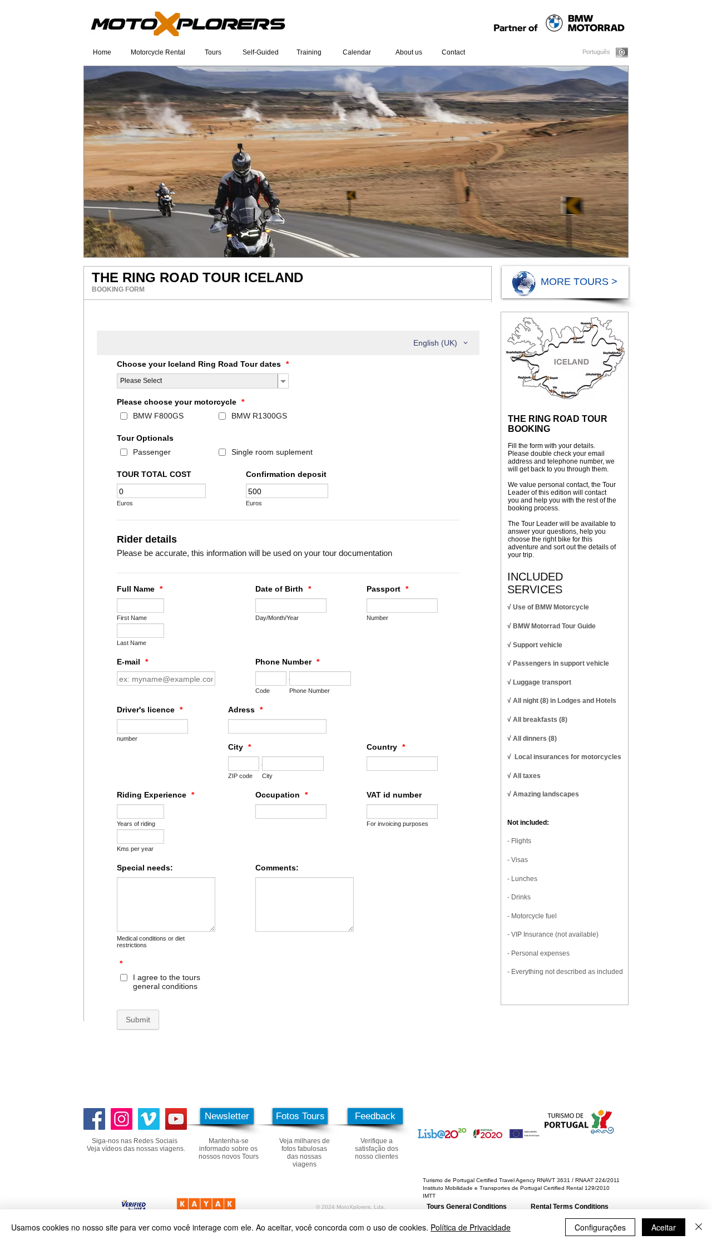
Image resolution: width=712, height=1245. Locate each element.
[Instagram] (121, 1119)
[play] (604, 247)
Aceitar (663, 1227)
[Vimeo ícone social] (149, 1119)
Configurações (600, 1227)
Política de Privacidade (471, 1227)
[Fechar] (698, 1227)
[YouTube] (176, 1119)
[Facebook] (94, 1119)
